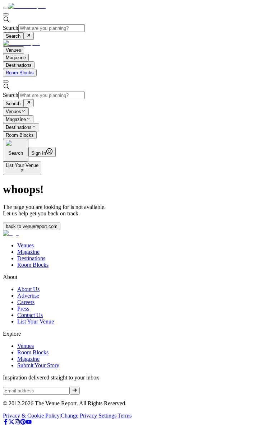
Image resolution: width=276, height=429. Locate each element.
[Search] (28, 36)
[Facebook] (6, 423)
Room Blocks (20, 72)
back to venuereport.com (32, 226)
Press (23, 309)
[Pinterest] (23, 423)
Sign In (38, 153)
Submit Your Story (38, 365)
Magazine (16, 119)
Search (10, 28)
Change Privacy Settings (88, 415)
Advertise (28, 296)
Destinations (19, 127)
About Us (28, 289)
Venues (13, 111)
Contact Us (30, 315)
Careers (25, 302)
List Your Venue (22, 165)
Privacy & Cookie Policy (31, 415)
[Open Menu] (6, 8)
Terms (125, 415)
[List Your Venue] (22, 171)
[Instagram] (17, 423)
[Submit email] (74, 391)
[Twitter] (11, 423)
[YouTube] (29, 423)
